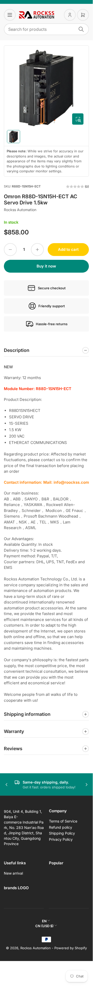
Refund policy (60, 827)
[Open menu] (10, 15)
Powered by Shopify (70, 948)
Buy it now (46, 266)
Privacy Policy (61, 839)
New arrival (13, 873)
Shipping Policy (62, 833)
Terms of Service (63, 821)
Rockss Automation (20, 209)
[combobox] (46, 29)
